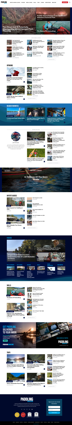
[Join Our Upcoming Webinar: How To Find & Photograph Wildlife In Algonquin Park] (49, 375)
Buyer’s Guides (12, 195)
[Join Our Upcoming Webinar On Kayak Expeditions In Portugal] (49, 381)
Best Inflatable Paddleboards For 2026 (38, 204)
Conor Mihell (35, 212)
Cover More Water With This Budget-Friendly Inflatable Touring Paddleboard (59, 151)
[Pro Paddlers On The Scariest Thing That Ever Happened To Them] (29, 87)
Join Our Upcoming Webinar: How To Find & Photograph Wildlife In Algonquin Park (58, 374)
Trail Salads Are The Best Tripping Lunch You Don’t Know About (38, 300)
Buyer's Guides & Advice (15, 2)
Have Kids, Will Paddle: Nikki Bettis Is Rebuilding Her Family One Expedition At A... (38, 92)
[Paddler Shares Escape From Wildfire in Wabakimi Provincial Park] (53, 14)
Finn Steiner (35, 312)
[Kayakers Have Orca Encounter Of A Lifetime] (51, 269)
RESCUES (29, 264)
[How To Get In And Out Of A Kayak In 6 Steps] (41, 268)
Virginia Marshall (35, 302)
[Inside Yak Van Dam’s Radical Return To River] (16, 90)
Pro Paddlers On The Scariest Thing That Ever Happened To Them (38, 86)
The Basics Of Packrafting (14, 297)
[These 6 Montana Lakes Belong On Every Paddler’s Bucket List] (16, 358)
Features (8, 75)
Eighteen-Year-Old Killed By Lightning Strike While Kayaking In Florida (15, 315)
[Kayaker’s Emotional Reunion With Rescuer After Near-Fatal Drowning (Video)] (43, 257)
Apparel (8, 205)
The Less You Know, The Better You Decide (38, 80)
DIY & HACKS (19, 264)
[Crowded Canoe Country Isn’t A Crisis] (29, 69)
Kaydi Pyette (9, 81)
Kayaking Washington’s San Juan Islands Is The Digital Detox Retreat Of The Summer (59, 368)
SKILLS (38, 264)
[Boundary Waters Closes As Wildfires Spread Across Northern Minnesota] (49, 42)
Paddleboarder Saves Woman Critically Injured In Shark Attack (38, 41)
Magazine (54, 2)
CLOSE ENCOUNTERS (50, 264)
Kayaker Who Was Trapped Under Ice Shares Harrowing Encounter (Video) (10, 273)
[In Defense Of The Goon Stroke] (29, 307)
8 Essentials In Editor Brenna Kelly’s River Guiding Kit (37, 74)
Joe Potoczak (16, 142)
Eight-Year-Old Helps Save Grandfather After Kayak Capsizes (38, 47)
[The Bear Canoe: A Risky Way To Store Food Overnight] (36, 112)
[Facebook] (22, 409)
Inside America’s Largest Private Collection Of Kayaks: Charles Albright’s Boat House (56, 119)
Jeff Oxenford (35, 307)
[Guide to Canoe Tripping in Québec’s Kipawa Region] (49, 362)
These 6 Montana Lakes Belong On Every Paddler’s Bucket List (15, 365)
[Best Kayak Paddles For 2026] (29, 211)
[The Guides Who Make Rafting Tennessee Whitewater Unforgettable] (36, 136)
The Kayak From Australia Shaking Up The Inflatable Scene (58, 133)
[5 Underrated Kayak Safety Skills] (16, 112)
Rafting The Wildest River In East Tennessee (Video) (59, 145)
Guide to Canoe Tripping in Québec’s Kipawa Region (59, 361)
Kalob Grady (9, 119)
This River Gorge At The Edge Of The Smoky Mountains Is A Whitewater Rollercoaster (59, 139)
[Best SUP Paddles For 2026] (29, 217)
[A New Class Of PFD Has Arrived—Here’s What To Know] (49, 158)
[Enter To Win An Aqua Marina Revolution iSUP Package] (29, 54)
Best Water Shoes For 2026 (39, 221)
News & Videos (29, 2)
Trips (38, 2)
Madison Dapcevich (10, 367)
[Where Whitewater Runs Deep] (16, 377)
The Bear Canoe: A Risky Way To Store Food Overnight (35, 118)
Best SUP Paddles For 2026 (39, 215)
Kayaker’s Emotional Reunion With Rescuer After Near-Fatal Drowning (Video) (30, 274)
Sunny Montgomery (15, 57)
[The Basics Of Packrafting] (53, 28)
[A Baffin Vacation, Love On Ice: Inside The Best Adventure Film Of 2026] (49, 54)
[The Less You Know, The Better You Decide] (29, 81)
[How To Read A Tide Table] (29, 312)
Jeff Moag (34, 291)
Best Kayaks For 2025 (37, 197)
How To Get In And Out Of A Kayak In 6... (41, 272)
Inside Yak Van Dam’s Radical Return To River (15, 96)
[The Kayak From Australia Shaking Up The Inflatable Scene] (49, 134)
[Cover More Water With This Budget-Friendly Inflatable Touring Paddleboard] (49, 152)
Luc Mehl (8, 299)
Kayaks (8, 223)
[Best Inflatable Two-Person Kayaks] (16, 219)
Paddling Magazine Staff (37, 55)
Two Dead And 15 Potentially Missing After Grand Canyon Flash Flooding (17, 42)
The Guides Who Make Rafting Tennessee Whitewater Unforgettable (35, 143)
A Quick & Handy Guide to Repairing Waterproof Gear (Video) (20, 274)
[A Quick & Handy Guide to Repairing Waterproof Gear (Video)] (21, 268)
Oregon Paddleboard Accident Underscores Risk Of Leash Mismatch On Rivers (18, 54)
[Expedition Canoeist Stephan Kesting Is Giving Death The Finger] (16, 71)
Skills (35, 2)
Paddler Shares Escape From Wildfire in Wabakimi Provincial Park (18, 48)
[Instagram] (24, 409)
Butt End (29, 116)
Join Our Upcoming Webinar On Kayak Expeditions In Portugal (59, 381)
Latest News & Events (36, 38)
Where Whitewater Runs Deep (15, 383)
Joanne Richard (35, 95)
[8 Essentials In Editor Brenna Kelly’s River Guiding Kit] (29, 75)
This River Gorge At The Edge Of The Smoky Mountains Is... (36, 384)
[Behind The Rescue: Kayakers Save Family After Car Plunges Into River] (29, 289)
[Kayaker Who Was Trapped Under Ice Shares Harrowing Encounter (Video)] (11, 268)
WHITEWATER (60, 264)
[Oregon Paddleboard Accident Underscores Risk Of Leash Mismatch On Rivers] (9, 54)
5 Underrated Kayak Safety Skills (15, 118)
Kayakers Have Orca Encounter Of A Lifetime (51, 273)
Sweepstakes (48, 2)
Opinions (10, 65)
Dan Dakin (34, 216)
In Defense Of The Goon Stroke (36, 178)
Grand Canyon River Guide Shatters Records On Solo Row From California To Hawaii (58, 48)
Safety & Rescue (10, 116)
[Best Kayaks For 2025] (29, 199)
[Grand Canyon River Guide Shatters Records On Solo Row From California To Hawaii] (49, 48)
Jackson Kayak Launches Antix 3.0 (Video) (60, 272)
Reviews (23, 2)
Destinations (9, 362)
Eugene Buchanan (50, 122)
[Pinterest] (27, 409)
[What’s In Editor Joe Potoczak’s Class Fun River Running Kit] (36, 153)
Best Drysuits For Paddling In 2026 (15, 208)
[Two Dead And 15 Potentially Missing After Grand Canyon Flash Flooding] (19, 20)
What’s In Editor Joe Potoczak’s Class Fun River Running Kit (35, 159)
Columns (49, 116)
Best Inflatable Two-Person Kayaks (14, 225)
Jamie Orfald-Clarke (36, 295)
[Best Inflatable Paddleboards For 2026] (29, 205)
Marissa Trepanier (56, 56)
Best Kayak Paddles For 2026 (38, 210)
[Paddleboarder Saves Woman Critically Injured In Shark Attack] (29, 42)
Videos (9, 238)
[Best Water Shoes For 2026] (29, 223)
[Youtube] (32, 409)
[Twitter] (29, 409)
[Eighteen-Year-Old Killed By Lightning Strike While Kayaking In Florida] (16, 307)
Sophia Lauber (14, 45)
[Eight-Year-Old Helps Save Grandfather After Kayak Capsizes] (29, 48)
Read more (35, 183)
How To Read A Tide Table (38, 311)
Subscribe (65, 2)
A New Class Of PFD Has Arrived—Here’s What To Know (58, 157)
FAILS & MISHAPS (10, 264)
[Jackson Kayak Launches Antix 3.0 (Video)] (61, 268)
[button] (69, 2)
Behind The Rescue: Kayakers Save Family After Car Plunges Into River (39, 288)
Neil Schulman (35, 81)
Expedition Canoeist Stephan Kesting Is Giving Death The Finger (15, 79)
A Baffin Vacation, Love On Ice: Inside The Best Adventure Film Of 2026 (59, 54)
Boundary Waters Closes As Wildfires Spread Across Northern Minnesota (59, 41)
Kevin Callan (35, 70)
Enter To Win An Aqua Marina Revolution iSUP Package (38, 53)
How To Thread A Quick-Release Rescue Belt (38, 294)
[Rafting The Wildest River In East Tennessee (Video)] (49, 146)
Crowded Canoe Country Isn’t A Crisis (38, 68)
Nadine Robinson (56, 371)
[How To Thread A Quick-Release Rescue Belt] (29, 295)
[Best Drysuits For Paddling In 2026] (16, 201)
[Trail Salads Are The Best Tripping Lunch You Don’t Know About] (29, 301)
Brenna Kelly (35, 77)
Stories (42, 2)
